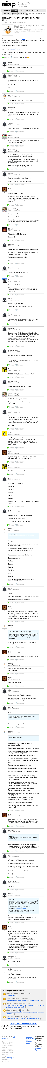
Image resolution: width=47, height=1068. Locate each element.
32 (4, 655)
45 (4, 972)
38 (4, 818)
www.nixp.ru (10, 1058)
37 (4, 735)
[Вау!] (28, 57)
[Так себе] (23, 57)
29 (4, 591)
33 (4, 667)
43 (4, 930)
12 (4, 248)
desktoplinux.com (15, 49)
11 (4, 232)
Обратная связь (29, 1042)
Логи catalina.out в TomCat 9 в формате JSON (22, 1018)
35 (4, 693)
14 (4, 283)
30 (4, 610)
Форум (14, 10)
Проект (14, 13)
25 (4, 469)
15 (4, 302)
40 (4, 858)
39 (4, 833)
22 (4, 414)
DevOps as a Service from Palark (23, 1024)
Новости (6, 10)
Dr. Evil (16, 26)
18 (4, 354)
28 (4, 532)
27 (4, 514)
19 (4, 372)
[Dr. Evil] (7, 35)
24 (4, 455)
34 (4, 681)
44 (4, 960)
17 (4, 331)
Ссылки (6, 13)
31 (4, 629)
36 (4, 710)
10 (4, 212)
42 (4, 897)
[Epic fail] (21, 57)
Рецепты (35, 10)
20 (4, 385)
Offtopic (4, 22)
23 (4, 436)
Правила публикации (30, 1037)
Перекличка (10, 995)
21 (4, 397)
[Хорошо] (26, 57)
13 (4, 271)
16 (4, 317)
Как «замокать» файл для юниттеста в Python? (23, 1000)
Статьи (27, 10)
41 (4, 884)
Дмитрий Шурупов (38, 1049)
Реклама (21, 13)
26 (4, 481)
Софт (21, 10)
